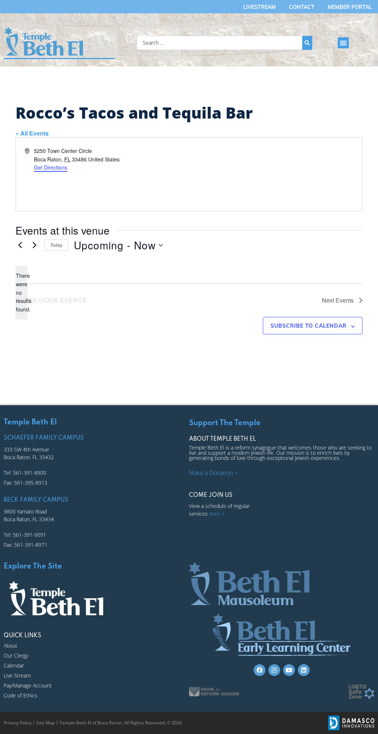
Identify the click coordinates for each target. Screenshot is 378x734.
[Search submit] (307, 43)
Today (56, 245)
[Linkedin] (304, 670)
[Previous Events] (20, 245)
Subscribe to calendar (309, 325)
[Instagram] (274, 670)
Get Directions (50, 167)
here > (216, 513)
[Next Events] (34, 245)
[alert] (21, 292)
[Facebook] (259, 670)
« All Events (32, 133)
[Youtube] (289, 670)
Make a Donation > (213, 473)
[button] (343, 42)
